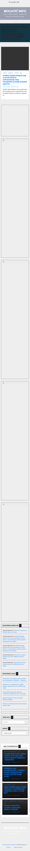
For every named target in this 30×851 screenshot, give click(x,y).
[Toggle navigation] (16, 21)
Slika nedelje (21, 801)
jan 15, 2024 (6, 86)
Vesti (19, 751)
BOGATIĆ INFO (15, 11)
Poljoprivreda (14, 766)
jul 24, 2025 (7, 795)
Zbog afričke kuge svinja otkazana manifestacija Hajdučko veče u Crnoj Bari (15, 790)
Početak (8, 847)
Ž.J (26, 844)
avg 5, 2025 (7, 762)
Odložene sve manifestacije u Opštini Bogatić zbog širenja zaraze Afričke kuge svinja (14, 686)
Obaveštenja (7, 766)
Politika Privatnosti (18, 847)
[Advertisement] (15, 120)
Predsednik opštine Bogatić (10, 751)
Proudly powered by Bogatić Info (9, 844)
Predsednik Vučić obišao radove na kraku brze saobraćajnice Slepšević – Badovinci (15, 757)
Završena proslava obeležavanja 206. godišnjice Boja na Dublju (14, 656)
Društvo (6, 801)
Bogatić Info (15, 86)
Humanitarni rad (12, 801)
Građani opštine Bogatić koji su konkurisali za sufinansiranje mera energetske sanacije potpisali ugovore (15, 79)
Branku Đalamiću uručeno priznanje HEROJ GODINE (12, 807)
